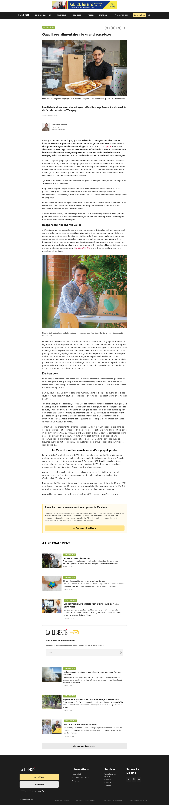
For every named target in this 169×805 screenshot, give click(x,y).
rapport (108, 147)
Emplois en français (109, 781)
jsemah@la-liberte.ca (58, 129)
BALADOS (103, 15)
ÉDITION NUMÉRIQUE (44, 15)
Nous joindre (77, 774)
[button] (107, 28)
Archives (108, 786)
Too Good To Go (82, 248)
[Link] (124, 28)
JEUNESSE (77, 15)
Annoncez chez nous (80, 778)
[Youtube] (139, 781)
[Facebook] (128, 781)
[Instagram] (134, 781)
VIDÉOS (91, 15)
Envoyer (119, 652)
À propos (76, 781)
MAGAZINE (61, 15)
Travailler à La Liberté (110, 775)
